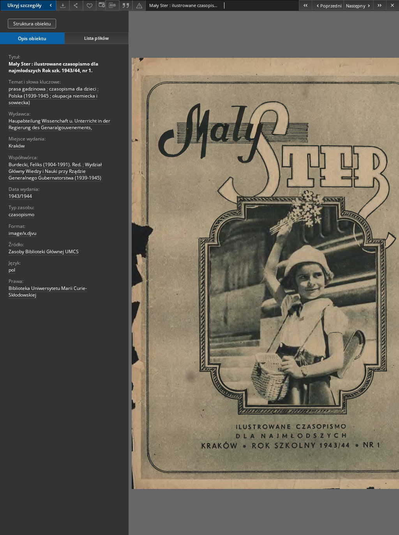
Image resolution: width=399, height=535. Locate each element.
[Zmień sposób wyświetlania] (101, 5)
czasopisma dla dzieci (72, 88)
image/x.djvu (22, 233)
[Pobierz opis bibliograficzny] (112, 5)
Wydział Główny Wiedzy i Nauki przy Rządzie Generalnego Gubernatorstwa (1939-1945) (55, 171)
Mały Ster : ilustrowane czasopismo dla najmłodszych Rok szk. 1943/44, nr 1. (53, 67)
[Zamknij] (392, 5)
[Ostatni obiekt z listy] (379, 5)
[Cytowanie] (125, 5)
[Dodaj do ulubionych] (89, 5)
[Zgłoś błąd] (139, 5)
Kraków (17, 145)
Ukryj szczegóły (24, 5)
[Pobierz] (62, 5)
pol (12, 270)
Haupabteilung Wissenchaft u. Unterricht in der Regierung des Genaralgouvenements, (59, 124)
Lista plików (96, 38)
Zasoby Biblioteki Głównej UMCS (44, 251)
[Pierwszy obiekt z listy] (305, 5)
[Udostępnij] (76, 5)
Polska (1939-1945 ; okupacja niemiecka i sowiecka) (53, 99)
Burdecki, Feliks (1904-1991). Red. (45, 164)
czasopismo (21, 214)
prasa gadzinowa (27, 88)
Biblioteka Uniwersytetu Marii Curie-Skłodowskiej (48, 291)
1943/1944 (20, 196)
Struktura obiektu (32, 23)
